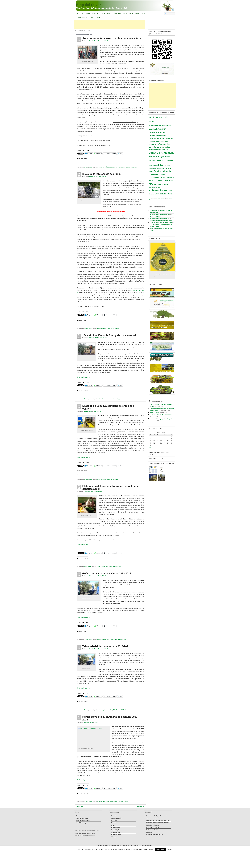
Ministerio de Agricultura (154, 834)
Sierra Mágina (115, 830)
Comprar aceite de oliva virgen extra (161, 222)
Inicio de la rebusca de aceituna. (101, 173)
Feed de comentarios (83, 820)
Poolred (162, 168)
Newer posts (141, 806)
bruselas (161, 129)
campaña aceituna (107, 167)
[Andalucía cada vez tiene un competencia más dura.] (161, 480)
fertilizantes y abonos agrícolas (159, 214)
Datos (131, 13)
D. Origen (94, 14)
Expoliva (165, 141)
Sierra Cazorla (161, 181)
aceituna (99, 167)
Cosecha (164, 135)
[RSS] (170, 9)
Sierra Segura (163, 184)
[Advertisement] (109, 24)
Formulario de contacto (85, 17)
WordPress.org (81, 823)
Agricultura (105, 710)
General (86, 167)
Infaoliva (149, 832)
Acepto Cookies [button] (160, 849)
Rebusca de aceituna (108, 328)
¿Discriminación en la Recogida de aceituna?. (109, 335)
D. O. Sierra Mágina (152, 825)
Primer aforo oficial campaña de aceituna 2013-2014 (110, 718)
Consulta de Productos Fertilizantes (158, 820)
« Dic (150, 447)
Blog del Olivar (88, 5)
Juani (151, 228)
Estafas (152, 141)
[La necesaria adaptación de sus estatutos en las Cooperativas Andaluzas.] (161, 473)
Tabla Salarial (116, 710)
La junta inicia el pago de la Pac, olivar (162, 419)
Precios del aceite (162, 171)
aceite (98, 479)
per (159, 168)
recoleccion (122, 167)
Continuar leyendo (83, 377)
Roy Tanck (161, 198)
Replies (124, 710)
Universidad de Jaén (163, 194)
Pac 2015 (166, 165)
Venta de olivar (154, 412)
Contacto (112, 845)
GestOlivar (86, 13)
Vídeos (125, 13)
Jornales (115, 167)
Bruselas (117, 13)
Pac (160, 164)
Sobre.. (98, 17)
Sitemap (105, 845)
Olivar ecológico (153, 165)
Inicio (78, 13)
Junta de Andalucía (111, 801)
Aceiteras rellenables (161, 122)
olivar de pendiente (165, 161)
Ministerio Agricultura (159, 156)
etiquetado (159, 141)
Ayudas (152, 129)
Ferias (162, 144)
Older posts (79, 806)
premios (152, 174)
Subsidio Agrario (154, 187)
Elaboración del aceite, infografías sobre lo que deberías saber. (110, 487)
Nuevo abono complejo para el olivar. (161, 220)
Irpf (154, 149)
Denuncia (105, 399)
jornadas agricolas (161, 149)
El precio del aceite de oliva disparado (161, 414)
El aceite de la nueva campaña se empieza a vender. (108, 407)
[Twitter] (173, 9)
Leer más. (169, 849)
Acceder (79, 816)
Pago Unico (153, 168)
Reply (117, 328)
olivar (107, 566)
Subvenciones (107, 13)
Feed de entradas (82, 818)
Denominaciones (157, 138)
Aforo (104, 801)
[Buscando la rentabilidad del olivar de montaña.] (153, 480)
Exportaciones (154, 144)
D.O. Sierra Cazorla (152, 827)
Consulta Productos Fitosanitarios (157, 822)
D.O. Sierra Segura (152, 830)
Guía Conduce (106, 639)
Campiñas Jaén (116, 818)
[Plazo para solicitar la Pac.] (153, 473)
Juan (96, 722)
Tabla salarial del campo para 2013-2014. (106, 646)
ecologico (169, 138)
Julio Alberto (104, 41)
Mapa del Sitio (140, 13)
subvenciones (158, 190)
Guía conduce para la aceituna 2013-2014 (106, 573)
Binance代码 (153, 210)
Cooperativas (110, 479)
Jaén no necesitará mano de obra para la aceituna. (112, 38)
